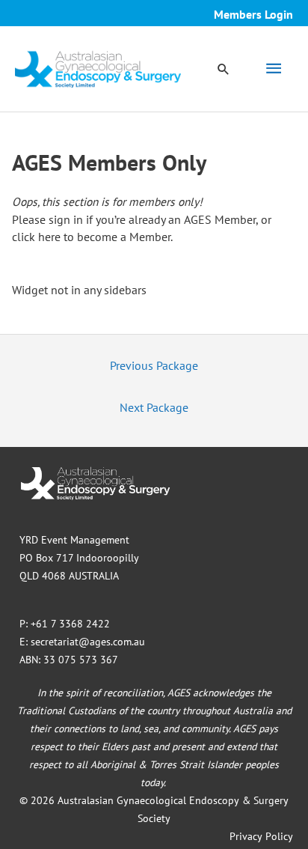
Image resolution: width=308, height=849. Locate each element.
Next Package (154, 407)
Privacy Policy (261, 836)
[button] (223, 68)
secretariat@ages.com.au (88, 641)
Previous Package (154, 365)
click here (36, 236)
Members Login (253, 14)
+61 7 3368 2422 (70, 623)
